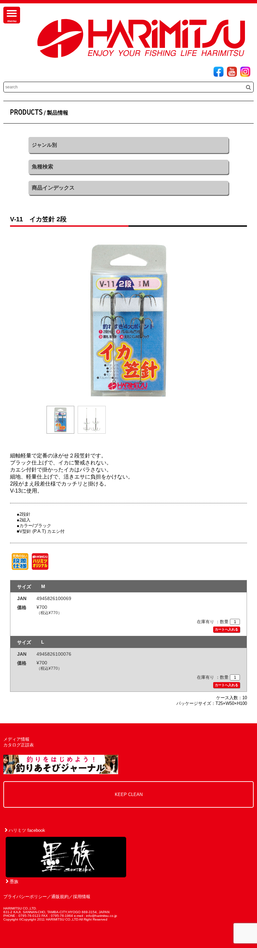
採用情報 (81, 896)
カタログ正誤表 (18, 744)
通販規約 (60, 896)
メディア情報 (16, 739)
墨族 (13, 881)
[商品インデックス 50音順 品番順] (128, 188)
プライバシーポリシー (25, 896)
